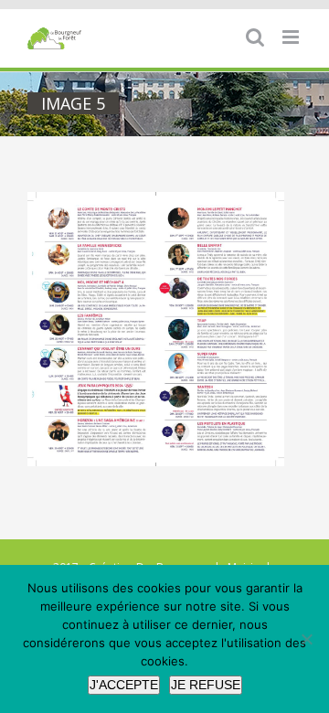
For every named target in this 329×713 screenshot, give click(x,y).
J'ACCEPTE (124, 684)
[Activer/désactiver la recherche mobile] (255, 37)
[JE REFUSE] (306, 639)
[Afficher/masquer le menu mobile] (292, 37)
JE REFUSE (205, 684)
